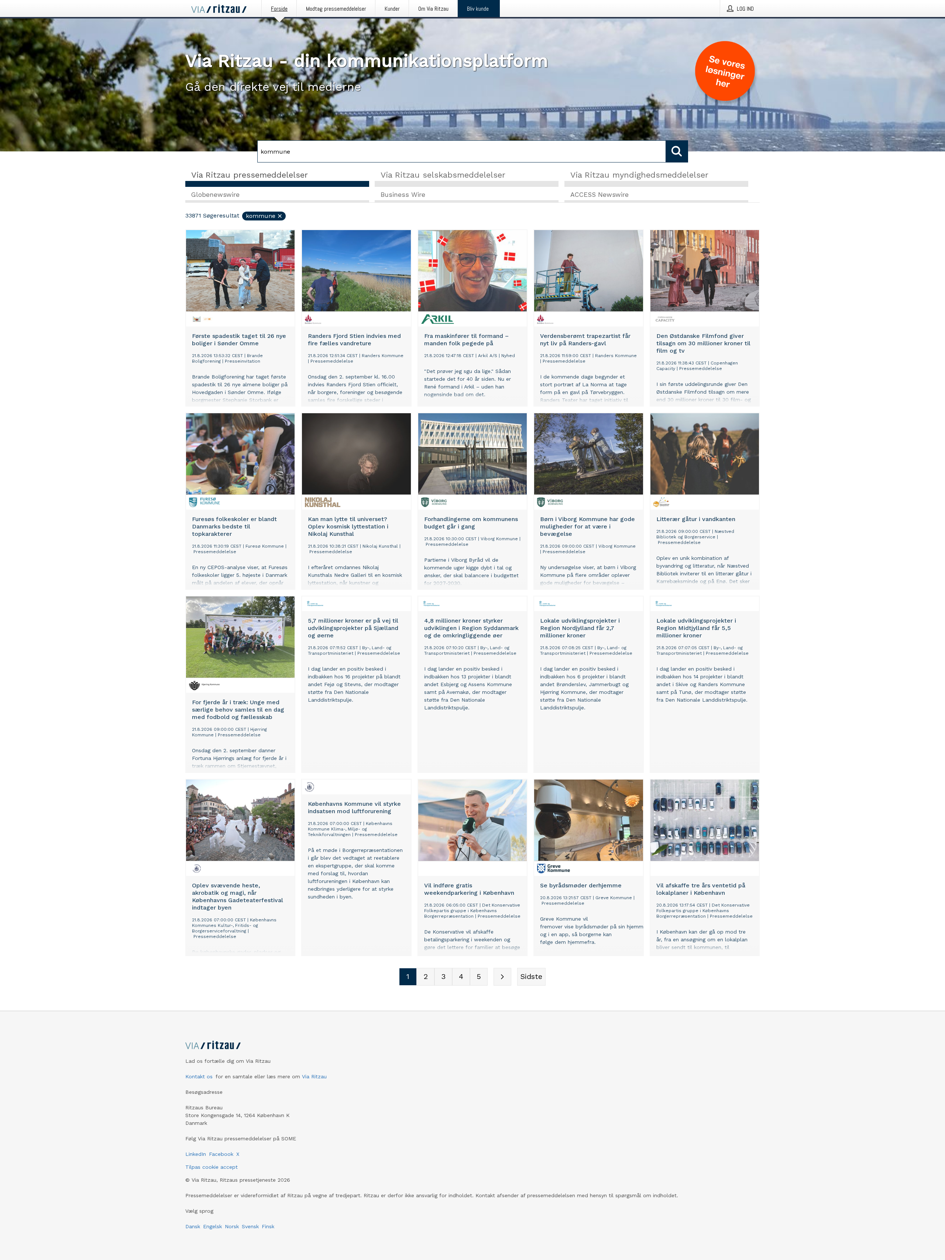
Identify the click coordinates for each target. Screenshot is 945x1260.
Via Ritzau (314, 1076)
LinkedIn (195, 1154)
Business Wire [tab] (403, 194)
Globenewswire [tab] (215, 194)
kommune (260, 215)
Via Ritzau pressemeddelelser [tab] (249, 174)
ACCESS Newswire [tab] (599, 194)
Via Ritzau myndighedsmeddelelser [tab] (639, 174)
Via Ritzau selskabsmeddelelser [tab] (443, 174)
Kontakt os (199, 1076)
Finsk (268, 1226)
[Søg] (677, 151)
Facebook (221, 1154)
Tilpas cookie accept (211, 1167)
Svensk (250, 1226)
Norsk (232, 1226)
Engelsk (212, 1226)
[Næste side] (502, 977)
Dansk (192, 1226)
